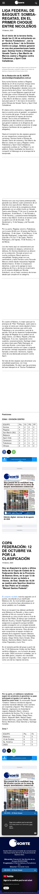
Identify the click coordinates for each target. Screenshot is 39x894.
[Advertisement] (19, 178)
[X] (9, 452)
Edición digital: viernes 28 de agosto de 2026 (19, 518)
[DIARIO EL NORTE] (19, 2)
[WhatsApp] (14, 452)
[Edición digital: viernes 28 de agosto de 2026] (19, 494)
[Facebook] (4, 452)
